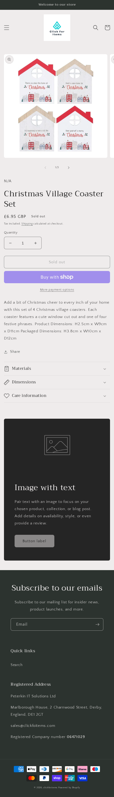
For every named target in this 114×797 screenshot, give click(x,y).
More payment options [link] (57, 289)
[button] (6, 27)
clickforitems (50, 787)
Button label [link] (34, 541)
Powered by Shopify (69, 787)
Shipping (27, 223)
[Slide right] (68, 167)
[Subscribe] (97, 624)
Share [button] (15, 352)
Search (17, 665)
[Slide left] (45, 167)
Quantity (10, 232)
